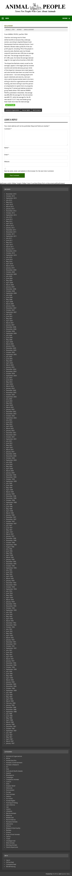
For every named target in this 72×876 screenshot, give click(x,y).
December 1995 (11, 561)
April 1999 (9, 490)
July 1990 (9, 671)
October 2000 (10, 458)
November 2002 (11, 414)
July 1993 (9, 612)
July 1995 (9, 570)
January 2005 (10, 367)
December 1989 (11, 684)
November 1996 (11, 540)
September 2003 (11, 397)
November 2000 (11, 456)
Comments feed (11, 864)
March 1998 (10, 513)
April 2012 (9, 223)
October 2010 (10, 253)
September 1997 (11, 523)
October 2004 (10, 373)
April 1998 (9, 511)
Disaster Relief (10, 786)
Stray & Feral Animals (13, 834)
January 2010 (10, 268)
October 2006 (10, 331)
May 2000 (9, 466)
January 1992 (10, 640)
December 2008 (11, 289)
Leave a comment (29, 29)
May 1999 (9, 487)
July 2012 (9, 217)
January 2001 (10, 452)
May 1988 (9, 718)
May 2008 (9, 299)
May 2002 (9, 424)
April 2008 (9, 302)
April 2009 (9, 283)
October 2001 (10, 437)
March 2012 (10, 225)
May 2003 (9, 403)
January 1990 (10, 682)
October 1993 (10, 608)
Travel (8, 839)
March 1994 (10, 599)
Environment (10, 790)
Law (7, 807)
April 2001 (9, 447)
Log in (8, 860)
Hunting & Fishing (12, 803)
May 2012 (9, 221)
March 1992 (10, 638)
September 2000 (11, 460)
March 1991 (10, 659)
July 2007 (9, 314)
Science (8, 832)
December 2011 (11, 230)
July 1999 (9, 483)
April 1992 (9, 635)
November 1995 (11, 564)
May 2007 (9, 318)
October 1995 (10, 566)
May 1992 (9, 633)
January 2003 (10, 409)
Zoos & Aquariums (12, 847)
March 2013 (10, 206)
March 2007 (10, 323)
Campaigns (9, 777)
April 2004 (9, 384)
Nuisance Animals (11, 822)
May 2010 (9, 261)
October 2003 (10, 395)
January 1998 (10, 515)
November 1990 (11, 665)
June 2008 (9, 297)
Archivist (19, 29)
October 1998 (10, 500)
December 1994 (11, 583)
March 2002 (10, 428)
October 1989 (10, 688)
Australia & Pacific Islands (14, 771)
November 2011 (11, 232)
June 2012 (9, 219)
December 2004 (11, 369)
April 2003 (9, 405)
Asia (7, 769)
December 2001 (11, 433)
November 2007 (11, 308)
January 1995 (10, 580)
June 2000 (9, 464)
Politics (8, 826)
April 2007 (9, 321)
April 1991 (9, 657)
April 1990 (9, 678)
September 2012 (11, 215)
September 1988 (11, 711)
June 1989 (9, 695)
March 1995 (10, 578)
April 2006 (9, 342)
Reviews (8, 830)
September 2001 (11, 439)
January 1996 (10, 559)
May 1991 (9, 654)
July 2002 (9, 420)
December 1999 (11, 475)
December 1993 (11, 604)
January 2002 (10, 430)
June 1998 (9, 507)
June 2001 (9, 443)
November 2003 (11, 392)
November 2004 (11, 371)
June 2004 (9, 380)
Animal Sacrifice (11, 760)
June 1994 (9, 593)
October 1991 (10, 646)
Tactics (8, 836)
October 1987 (10, 728)
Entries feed (10, 862)
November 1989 (11, 686)
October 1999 (10, 479)
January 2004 (10, 388)
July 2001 (9, 441)
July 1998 (9, 504)
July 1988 (9, 714)
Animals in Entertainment (14, 762)
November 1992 (11, 625)
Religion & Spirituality (13, 828)
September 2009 (11, 274)
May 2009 (9, 280)
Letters (8, 809)
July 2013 (9, 200)
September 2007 (11, 312)
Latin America (10, 805)
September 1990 (11, 669)
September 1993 (11, 610)
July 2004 (9, 378)
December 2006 (11, 327)
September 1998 (11, 502)
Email (6, 154)
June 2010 (9, 259)
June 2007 (9, 316)
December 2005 (11, 348)
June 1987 (9, 735)
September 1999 (11, 481)
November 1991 (11, 644)
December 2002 (11, 411)
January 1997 (10, 536)
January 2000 (10, 473)
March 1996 (10, 557)
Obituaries (9, 824)
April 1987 (9, 739)
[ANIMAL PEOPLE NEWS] (36, 3)
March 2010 (10, 266)
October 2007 (10, 310)
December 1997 (11, 517)
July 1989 (9, 692)
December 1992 (11, 623)
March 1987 (10, 741)
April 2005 (9, 363)
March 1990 (10, 680)
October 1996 (10, 542)
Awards (8, 773)
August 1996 (10, 547)
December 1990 (11, 663)
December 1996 (11, 538)
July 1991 (9, 650)
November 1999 (11, 477)
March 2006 (10, 344)
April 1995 (9, 576)
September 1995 (11, 568)
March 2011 (10, 247)
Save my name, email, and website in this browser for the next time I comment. (29, 171)
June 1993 (9, 614)
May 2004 (9, 382)
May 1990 (9, 676)
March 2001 (10, 449)
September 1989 (11, 690)
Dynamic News (65, 874)
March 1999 (10, 492)
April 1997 (9, 532)
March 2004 (10, 386)
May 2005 (9, 361)
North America (37, 110)
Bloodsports (10, 775)
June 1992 (9, 631)
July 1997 (9, 526)
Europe (8, 792)
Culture (8, 781)
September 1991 (11, 648)
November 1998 (11, 498)
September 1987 (11, 731)
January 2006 (10, 346)
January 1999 (10, 494)
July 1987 (9, 733)
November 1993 (11, 606)
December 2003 (11, 390)
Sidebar (64, 18)
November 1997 (11, 519)
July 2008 (9, 295)
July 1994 (9, 591)
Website (6, 161)
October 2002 (10, 416)
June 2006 (9, 337)
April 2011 (9, 244)
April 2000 (9, 468)
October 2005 (10, 352)
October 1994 (10, 587)
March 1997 (10, 534)
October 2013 (10, 196)
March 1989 (10, 701)
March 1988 (10, 722)
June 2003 (9, 401)
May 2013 (9, 202)
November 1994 (11, 585)
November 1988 (11, 709)
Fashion (8, 796)
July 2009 (9, 276)
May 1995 (9, 574)
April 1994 (9, 597)
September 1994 (11, 589)
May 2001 (9, 445)
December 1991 (11, 642)
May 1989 (9, 697)
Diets (7, 784)
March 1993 (10, 621)
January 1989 (10, 705)
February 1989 (10, 703)
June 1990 (9, 673)
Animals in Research (12, 765)
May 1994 (9, 595)
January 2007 (10, 325)
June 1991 (9, 652)
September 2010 (11, 255)
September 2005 (11, 354)
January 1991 (10, 661)
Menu (7, 18)
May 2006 (9, 340)
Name (6, 147)
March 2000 (10, 471)
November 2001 (11, 435)
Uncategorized (10, 841)
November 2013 (11, 194)
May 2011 (9, 242)
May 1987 (9, 737)
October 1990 (10, 667)
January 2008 (10, 306)
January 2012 (10, 228)
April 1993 (9, 619)
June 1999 (9, 485)
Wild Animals (10, 843)
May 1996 (9, 553)
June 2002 (9, 422)
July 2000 (9, 462)
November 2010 (11, 251)
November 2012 (11, 211)
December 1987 (11, 726)
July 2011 (9, 238)
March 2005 (10, 365)
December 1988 (11, 707)
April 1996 (9, 555)
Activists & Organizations (12, 110)
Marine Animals (11, 813)
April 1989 (9, 699)
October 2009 (10, 272)
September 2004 (11, 375)
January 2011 (10, 249)
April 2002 (9, 426)
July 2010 (9, 257)
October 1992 (10, 627)
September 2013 (11, 198)
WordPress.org (10, 866)
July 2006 (9, 335)
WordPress (55, 874)
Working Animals (11, 845)
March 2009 (10, 285)
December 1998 (11, 496)
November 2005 (11, 350)
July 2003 (9, 399)
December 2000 (11, 454)
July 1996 (9, 549)
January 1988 (10, 724)
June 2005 (9, 359)
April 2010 (9, 263)
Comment (8, 129)
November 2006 (11, 329)
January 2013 (10, 209)
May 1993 (9, 616)
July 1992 (9, 629)
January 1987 (10, 743)
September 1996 (11, 545)
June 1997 (9, 528)
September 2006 (11, 333)
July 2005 (9, 356)
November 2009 (11, 270)
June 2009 (9, 278)
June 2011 (9, 240)
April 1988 (9, 720)
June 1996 (9, 551)
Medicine (9, 815)
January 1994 (10, 602)
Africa (8, 758)
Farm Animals (10, 794)
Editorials (9, 788)
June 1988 (9, 716)
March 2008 (10, 304)
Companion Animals (12, 779)
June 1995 (9, 572)
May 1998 (9, 509)
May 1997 (9, 530)
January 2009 (10, 287)
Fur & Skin (9, 798)
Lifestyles (9, 811)
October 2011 (10, 234)
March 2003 (10, 407)
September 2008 (11, 293)
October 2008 (10, 291)
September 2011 (11, 236)
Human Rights (26, 110)
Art (7, 767)
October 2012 (10, 213)
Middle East (10, 817)
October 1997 (10, 521)
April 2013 (9, 204)
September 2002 (11, 418)
